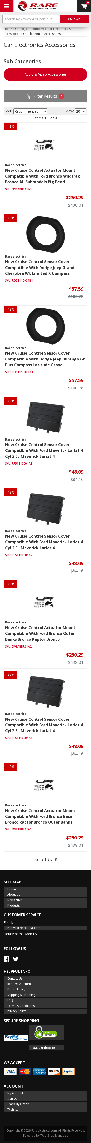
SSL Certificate (44, 1048)
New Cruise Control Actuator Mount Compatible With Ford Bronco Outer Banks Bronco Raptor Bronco (40, 633)
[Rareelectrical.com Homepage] (38, 6)
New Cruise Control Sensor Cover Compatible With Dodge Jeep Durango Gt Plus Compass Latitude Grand (45, 359)
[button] (45, 20)
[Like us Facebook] (6, 958)
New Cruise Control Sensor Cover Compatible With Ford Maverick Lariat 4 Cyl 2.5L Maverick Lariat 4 (44, 725)
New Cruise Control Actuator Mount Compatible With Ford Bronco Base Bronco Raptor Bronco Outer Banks (40, 816)
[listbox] (30, 111)
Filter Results (48, 96)
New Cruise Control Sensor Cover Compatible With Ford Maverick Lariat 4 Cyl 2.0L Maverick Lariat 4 (44, 450)
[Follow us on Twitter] (16, 958)
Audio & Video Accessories (45, 74)
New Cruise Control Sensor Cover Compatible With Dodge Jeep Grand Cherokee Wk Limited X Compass (39, 267)
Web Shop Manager (53, 1136)
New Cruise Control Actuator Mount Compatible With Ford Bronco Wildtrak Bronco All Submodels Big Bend (42, 176)
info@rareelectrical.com (23, 928)
